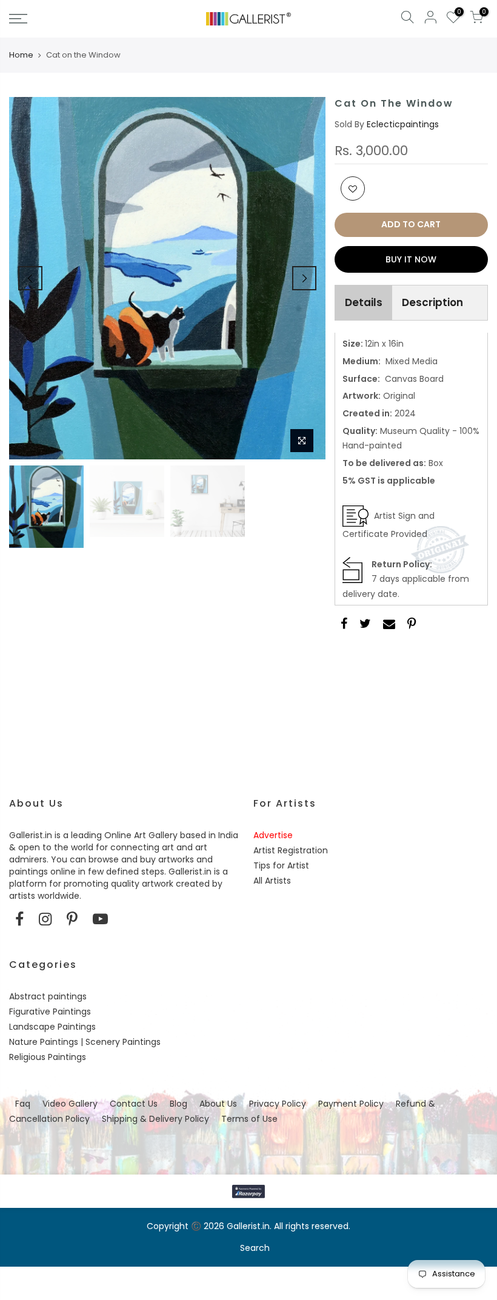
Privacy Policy (277, 1104)
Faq (22, 1104)
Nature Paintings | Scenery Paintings (85, 1042)
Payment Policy (351, 1104)
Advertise (273, 835)
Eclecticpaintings (403, 124)
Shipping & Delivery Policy (155, 1119)
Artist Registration (290, 850)
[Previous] (30, 278)
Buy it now (410, 259)
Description (432, 302)
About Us (218, 1104)
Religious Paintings (47, 1057)
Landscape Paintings (52, 1027)
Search (255, 1248)
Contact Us (134, 1104)
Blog (178, 1104)
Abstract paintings (48, 996)
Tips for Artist (281, 865)
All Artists (272, 881)
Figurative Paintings (50, 1011)
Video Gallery (70, 1104)
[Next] (304, 278)
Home (21, 55)
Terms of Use (249, 1119)
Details (363, 302)
